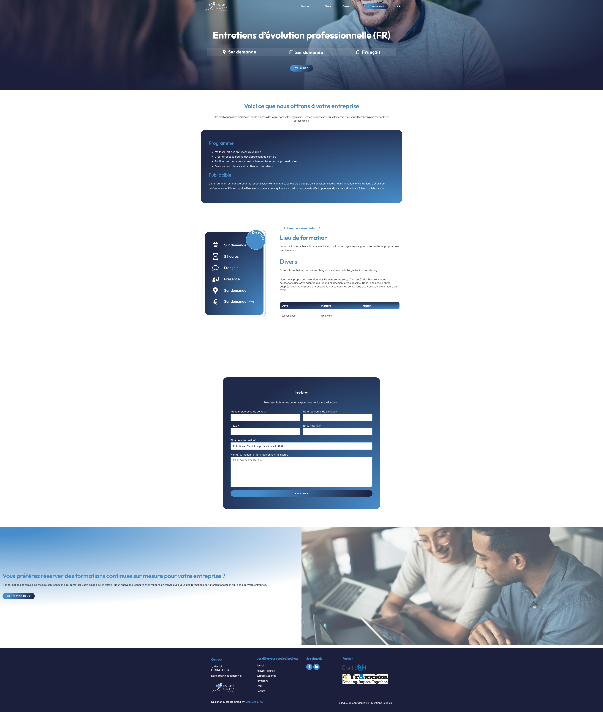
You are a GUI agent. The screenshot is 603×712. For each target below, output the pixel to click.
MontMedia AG (254, 701)
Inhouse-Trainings (265, 670)
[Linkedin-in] (316, 667)
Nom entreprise (312, 426)
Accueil (260, 665)
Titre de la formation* (243, 440)
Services (305, 6)
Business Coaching (266, 675)
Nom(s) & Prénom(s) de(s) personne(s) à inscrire (259, 454)
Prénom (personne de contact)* (249, 411)
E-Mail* (235, 426)
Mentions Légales (381, 702)
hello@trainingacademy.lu (226, 675)
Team (328, 6)
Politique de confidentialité (353, 702)
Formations (262, 680)
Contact (346, 6)
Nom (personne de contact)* (320, 411)
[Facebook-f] (309, 667)
